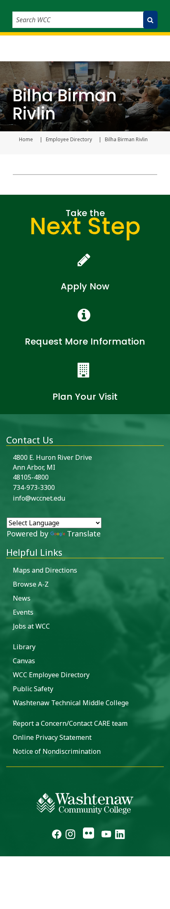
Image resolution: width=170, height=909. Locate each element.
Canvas (24, 660)
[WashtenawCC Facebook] (57, 835)
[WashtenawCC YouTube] (106, 835)
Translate (84, 533)
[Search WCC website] (150, 20)
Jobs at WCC (31, 626)
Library (24, 646)
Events (23, 612)
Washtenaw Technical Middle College (71, 702)
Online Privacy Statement (52, 737)
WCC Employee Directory (51, 674)
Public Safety (33, 688)
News (22, 598)
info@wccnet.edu (39, 498)
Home (26, 139)
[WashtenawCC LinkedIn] (120, 835)
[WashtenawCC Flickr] (88, 835)
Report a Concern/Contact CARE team (70, 723)
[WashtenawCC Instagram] (70, 835)
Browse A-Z (31, 584)
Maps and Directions (45, 570)
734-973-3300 (34, 487)
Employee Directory (69, 139)
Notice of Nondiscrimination (57, 751)
